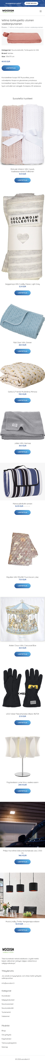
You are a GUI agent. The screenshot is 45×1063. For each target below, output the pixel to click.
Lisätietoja (11, 68)
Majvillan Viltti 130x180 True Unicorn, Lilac (22, 577)
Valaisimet (6, 1016)
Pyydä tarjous (31, 3)
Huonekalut (6, 996)
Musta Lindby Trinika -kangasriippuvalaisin (22, 921)
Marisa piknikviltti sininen (22, 504)
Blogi (4, 1031)
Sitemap (5, 1047)
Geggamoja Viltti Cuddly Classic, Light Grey (22, 284)
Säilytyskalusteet (8, 1000)
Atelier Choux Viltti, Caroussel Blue (22, 645)
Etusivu (4, 27)
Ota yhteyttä (6, 1035)
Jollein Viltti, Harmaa (22, 443)
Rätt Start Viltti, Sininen (22, 342)
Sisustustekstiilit (17, 50)
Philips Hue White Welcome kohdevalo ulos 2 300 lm (22, 852)
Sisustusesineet (7, 1004)
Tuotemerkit (6, 1012)
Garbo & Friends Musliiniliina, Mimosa (22, 392)
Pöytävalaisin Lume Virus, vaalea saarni (22, 782)
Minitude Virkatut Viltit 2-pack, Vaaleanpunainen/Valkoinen (23, 170)
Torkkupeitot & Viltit (31, 50)
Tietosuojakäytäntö (9, 1043)
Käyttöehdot (6, 1039)
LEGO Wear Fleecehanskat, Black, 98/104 (22, 714)
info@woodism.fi (8, 983)
